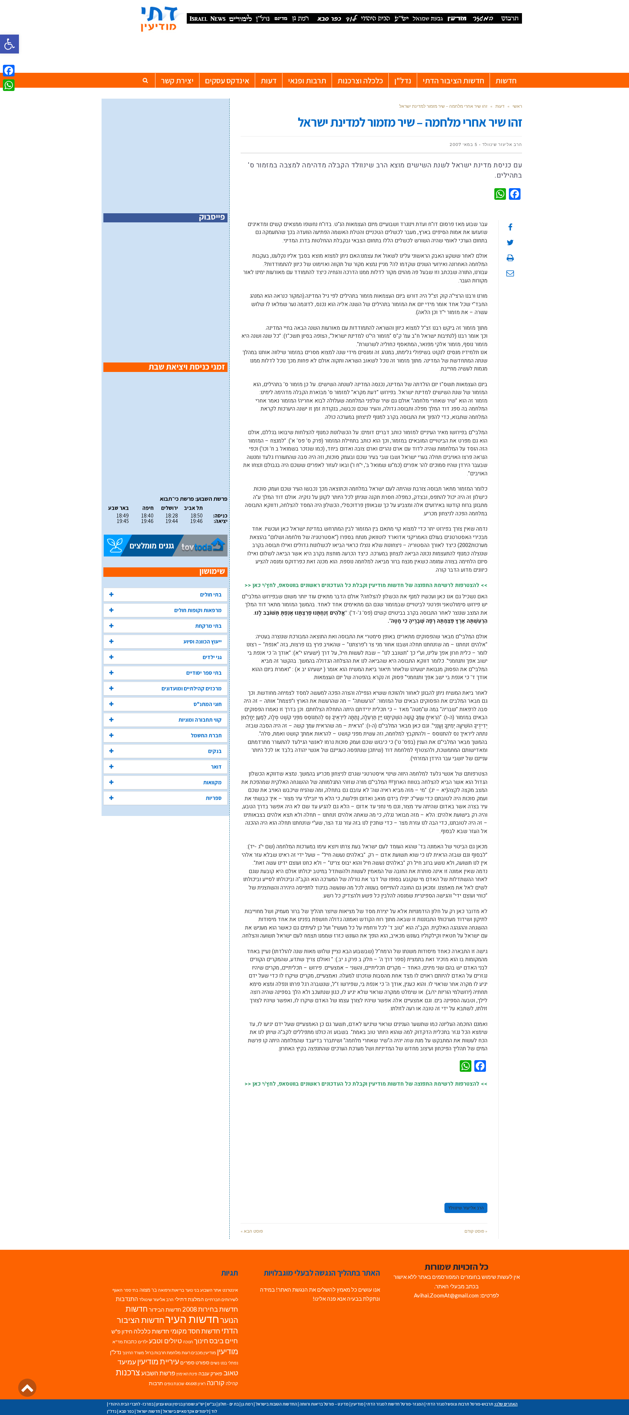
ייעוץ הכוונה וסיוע (202, 641)
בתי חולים (211, 594)
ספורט (202, 1362)
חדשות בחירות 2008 (210, 1309)
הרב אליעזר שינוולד (466, 1208)
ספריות (214, 798)
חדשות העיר (192, 1318)
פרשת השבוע (158, 1373)
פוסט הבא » (252, 1231)
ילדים (143, 1341)
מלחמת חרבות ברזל (163, 1352)
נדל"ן (115, 1352)
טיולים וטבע (165, 1341)
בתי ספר (131, 1290)
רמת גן (247, 1404)
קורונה (216, 1383)
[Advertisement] (364, 1142)
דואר (216, 766)
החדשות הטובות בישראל (276, 1404)
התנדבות (127, 1299)
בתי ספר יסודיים (204, 672)
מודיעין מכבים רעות (199, 1352)
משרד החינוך (133, 1352)
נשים (214, 1363)
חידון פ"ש (121, 1331)
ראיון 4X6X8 (195, 1383)
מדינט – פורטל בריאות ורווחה (324, 1404)
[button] (9, 44)
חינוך (201, 1341)
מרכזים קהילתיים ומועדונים (192, 688)
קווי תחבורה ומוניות (200, 719)
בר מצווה (148, 1290)
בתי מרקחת (208, 626)
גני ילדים (212, 657)
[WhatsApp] (8, 85)
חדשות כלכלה (151, 1331)
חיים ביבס (223, 1340)
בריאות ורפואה (171, 1290)
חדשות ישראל (148, 1411)
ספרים (187, 1363)
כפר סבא (126, 1411)
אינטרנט (230, 1290)
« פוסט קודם (475, 1231)
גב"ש (211, 1404)
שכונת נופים (174, 1383)
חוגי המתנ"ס (208, 704)
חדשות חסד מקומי (195, 1331)
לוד (214, 1411)
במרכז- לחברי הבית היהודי (131, 1404)
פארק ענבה (210, 1373)
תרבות (156, 1383)
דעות (500, 106)
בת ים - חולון (228, 1404)
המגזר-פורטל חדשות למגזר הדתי (395, 1404)
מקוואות (212, 782)
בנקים (215, 751)
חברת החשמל (206, 735)
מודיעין (227, 1351)
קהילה (232, 1383)
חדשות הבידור (165, 1310)
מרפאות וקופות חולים (198, 610)
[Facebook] (8, 70)
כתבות (130, 1341)
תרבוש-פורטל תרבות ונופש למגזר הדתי (459, 1404)
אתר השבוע (210, 1290)
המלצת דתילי (189, 1299)
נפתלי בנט (229, 1362)
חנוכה (188, 1341)
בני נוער (192, 1290)
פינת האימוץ (186, 1373)
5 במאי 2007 (463, 144)
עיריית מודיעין (158, 1361)
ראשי (517, 106)
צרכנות (128, 1372)
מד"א (117, 1341)
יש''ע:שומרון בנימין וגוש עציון (180, 1404)
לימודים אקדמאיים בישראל (186, 1411)
